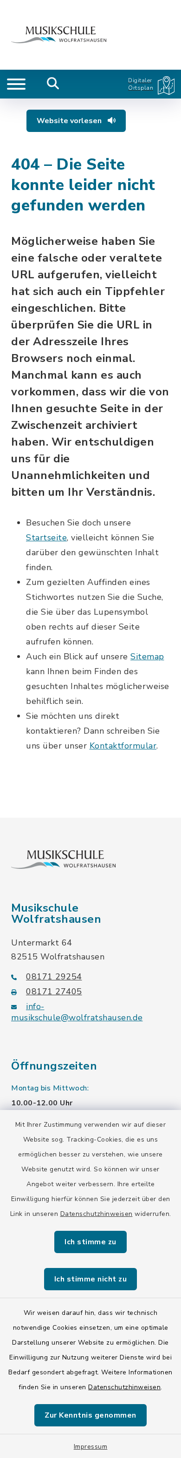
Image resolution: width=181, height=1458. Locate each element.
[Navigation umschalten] (16, 84)
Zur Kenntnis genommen (90, 1415)
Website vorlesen (70, 121)
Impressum (91, 1446)
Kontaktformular (123, 745)
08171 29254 (54, 976)
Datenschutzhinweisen (96, 1213)
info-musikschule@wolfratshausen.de (77, 1012)
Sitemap (147, 656)
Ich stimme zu (90, 1242)
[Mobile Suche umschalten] (53, 84)
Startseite (46, 537)
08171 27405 (54, 991)
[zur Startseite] (58, 35)
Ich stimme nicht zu (90, 1279)
